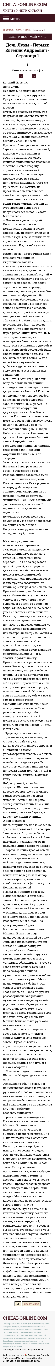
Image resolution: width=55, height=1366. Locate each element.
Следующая (31, 1303)
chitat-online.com (25, 7)
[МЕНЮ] (6, 19)
